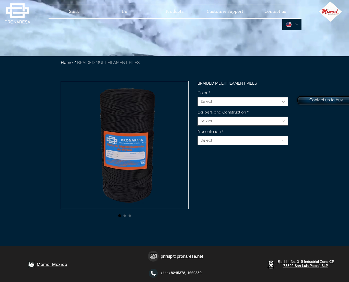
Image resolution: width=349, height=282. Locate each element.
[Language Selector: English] (291, 24)
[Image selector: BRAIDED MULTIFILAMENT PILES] (119, 215)
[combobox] (242, 101)
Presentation (210, 132)
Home (67, 62)
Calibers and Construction (223, 112)
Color (203, 93)
